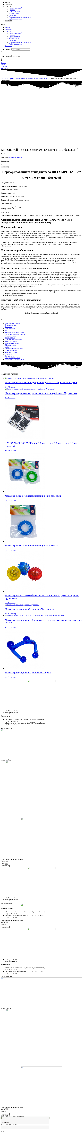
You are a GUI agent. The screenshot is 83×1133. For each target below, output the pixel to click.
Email (3, 863)
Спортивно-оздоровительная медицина (21, 78)
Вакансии (12, 15)
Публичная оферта (15, 19)
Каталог (7, 2)
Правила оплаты (14, 11)
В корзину (5, 167)
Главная (3, 78)
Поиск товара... (6, 49)
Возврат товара (14, 13)
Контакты (8, 21)
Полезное (8, 6)
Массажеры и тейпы (43, 78)
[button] (41, 24)
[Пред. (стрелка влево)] (1, 1131)
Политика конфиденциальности (20, 17)
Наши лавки (9, 4)
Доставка (12, 10)
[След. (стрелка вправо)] (3, 1131)
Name (3, 861)
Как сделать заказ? (15, 8)
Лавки (3, 64)
